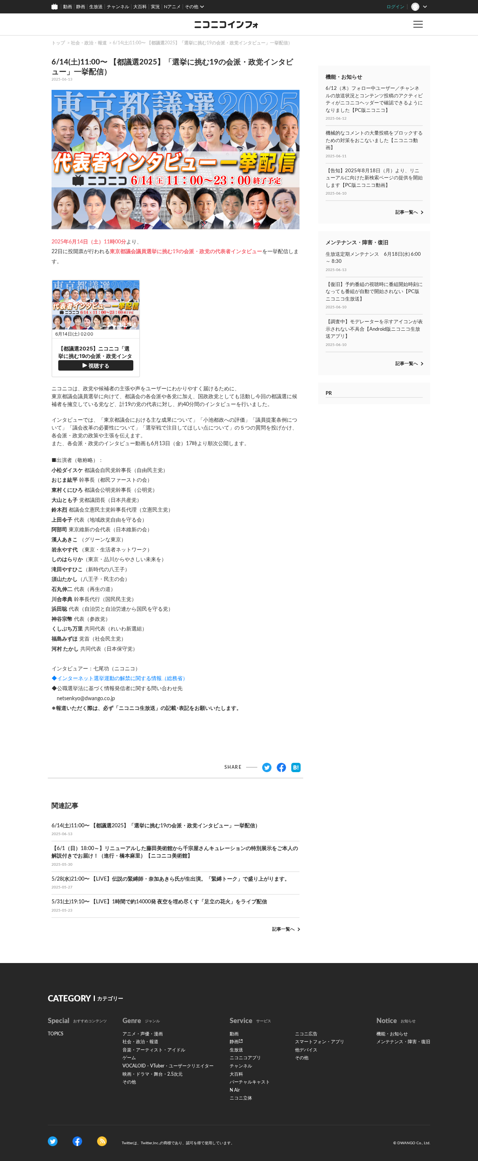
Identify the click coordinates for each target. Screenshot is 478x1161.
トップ (58, 43)
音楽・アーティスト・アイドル (153, 1050)
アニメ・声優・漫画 (142, 1034)
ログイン (395, 6)
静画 (80, 6)
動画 (67, 6)
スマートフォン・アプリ (319, 1041)
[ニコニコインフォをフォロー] (53, 1141)
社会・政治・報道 (89, 43)
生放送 (96, 6)
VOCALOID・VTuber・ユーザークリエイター (168, 1066)
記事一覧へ (283, 929)
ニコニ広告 (306, 1034)
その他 (129, 1082)
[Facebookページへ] (77, 1141)
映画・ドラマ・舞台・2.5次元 (152, 1074)
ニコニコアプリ (245, 1057)
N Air (235, 1090)
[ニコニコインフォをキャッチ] (102, 1141)
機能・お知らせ (392, 1034)
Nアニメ (172, 6)
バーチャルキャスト (250, 1082)
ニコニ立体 (241, 1098)
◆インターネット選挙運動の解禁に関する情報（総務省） (120, 678)
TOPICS (55, 1034)
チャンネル (118, 6)
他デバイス (306, 1050)
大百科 (140, 6)
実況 (155, 6)
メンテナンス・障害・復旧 (403, 1041)
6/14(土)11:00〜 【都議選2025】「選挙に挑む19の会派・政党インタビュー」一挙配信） (202, 43)
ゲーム (129, 1057)
